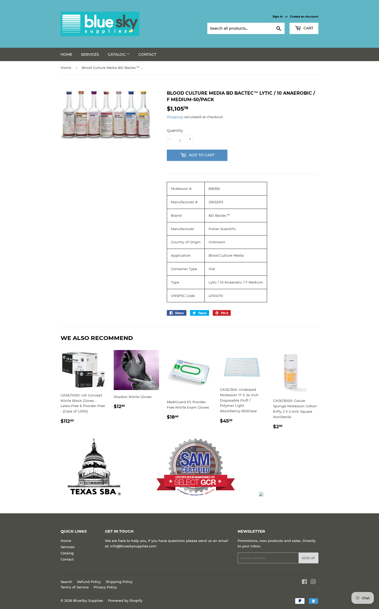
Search (66, 582)
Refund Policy (89, 582)
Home (66, 54)
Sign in (278, 16)
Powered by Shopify (125, 600)
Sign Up (308, 558)
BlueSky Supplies (88, 600)
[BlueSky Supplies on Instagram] (313, 582)
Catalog (117, 54)
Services (90, 54)
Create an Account (304, 16)
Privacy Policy (105, 587)
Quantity (175, 130)
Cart (307, 28)
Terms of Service (75, 587)
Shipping (175, 117)
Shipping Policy (119, 582)
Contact (147, 54)
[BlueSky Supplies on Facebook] (304, 582)
